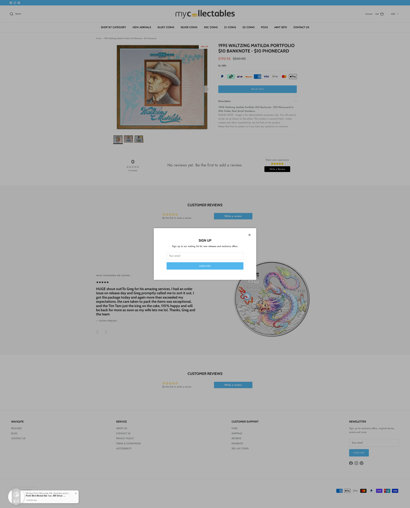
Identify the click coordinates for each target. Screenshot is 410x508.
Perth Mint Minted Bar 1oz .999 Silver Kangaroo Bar (46, 495)
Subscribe (205, 266)
